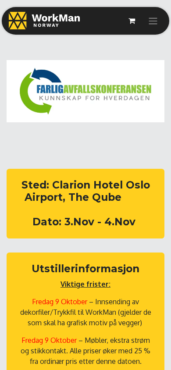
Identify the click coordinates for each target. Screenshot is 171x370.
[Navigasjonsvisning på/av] (153, 20)
